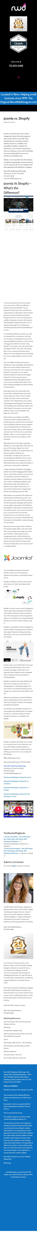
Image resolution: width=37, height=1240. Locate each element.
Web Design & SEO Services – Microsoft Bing (17, 1043)
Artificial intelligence (10, 917)
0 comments (11, 122)
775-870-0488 (16, 65)
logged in (14, 866)
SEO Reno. (26, 1095)
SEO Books (7, 1027)
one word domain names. (14, 1113)
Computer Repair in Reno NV (13, 1055)
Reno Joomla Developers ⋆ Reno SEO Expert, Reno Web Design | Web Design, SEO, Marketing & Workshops (18, 851)
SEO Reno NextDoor (10, 1051)
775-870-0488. (9, 929)
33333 (6, 1039)
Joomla (5, 122)
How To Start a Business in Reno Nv (15, 1058)
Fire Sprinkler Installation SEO (13, 1030)
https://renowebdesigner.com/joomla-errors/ (17, 777)
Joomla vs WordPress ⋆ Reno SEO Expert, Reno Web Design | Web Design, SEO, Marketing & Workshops (17, 839)
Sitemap (20, 1095)
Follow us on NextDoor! (11, 1086)
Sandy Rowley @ (16, 927)
